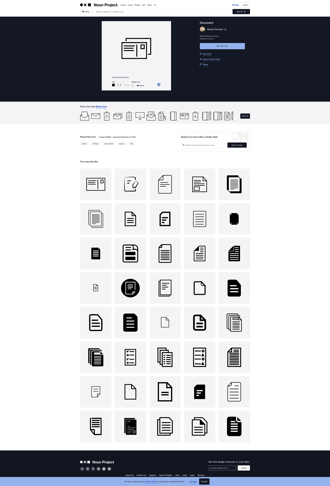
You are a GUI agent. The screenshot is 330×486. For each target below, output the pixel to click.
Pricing (235, 5)
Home (123, 5)
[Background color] (132, 85)
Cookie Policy (151, 481)
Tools (149, 5)
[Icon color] (113, 85)
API (143, 5)
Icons (130, 5)
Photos (137, 5)
